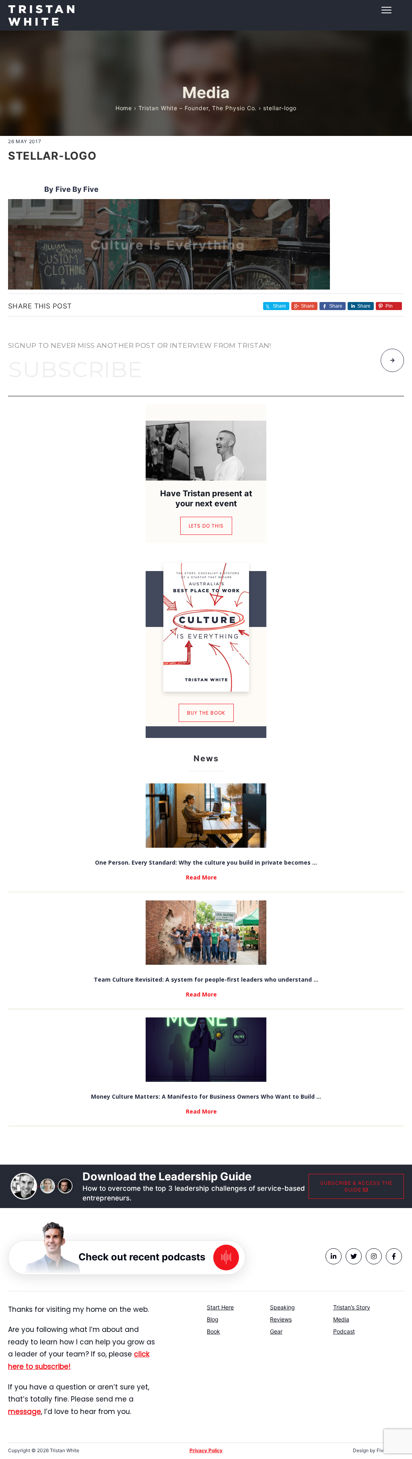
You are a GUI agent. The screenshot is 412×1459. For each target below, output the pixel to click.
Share (307, 306)
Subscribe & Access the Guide (356, 1186)
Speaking (282, 1307)
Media (341, 1319)
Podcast (344, 1331)
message (24, 1411)
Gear (276, 1331)
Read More (201, 877)
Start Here (220, 1307)
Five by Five (77, 189)
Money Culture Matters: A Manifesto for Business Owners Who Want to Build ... (206, 1096)
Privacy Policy (206, 1450)
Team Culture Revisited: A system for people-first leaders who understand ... (206, 979)
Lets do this (206, 525)
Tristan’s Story (351, 1307)
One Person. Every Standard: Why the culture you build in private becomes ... (206, 862)
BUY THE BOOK (206, 712)
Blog (212, 1319)
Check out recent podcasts (141, 1256)
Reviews (281, 1319)
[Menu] (206, 10)
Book (213, 1331)
